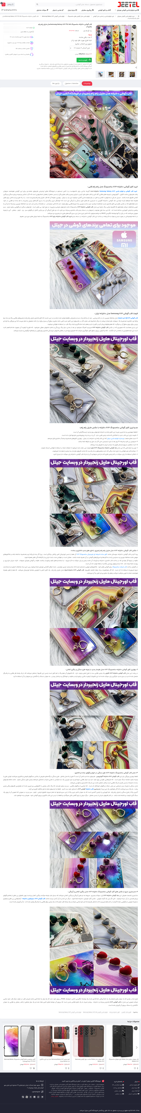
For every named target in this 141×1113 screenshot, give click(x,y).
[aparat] (26, 1097)
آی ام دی (86, 31)
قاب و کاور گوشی (104, 10)
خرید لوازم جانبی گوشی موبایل (127, 10)
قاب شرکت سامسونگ (119, 567)
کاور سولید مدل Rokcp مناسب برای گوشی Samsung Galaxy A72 (89, 1060)
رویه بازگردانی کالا (117, 1085)
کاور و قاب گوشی (126, 1012)
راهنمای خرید (118, 1081)
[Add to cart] (33, 1068)
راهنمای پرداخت (117, 1088)
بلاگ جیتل (135, 1091)
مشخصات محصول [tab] (71, 83)
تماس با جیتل (57, 10)
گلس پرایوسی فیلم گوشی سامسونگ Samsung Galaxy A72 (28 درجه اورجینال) (19, 1060)
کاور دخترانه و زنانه (114, 1012)
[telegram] (42, 1097)
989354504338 (10, 10)
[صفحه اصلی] (138, 16)
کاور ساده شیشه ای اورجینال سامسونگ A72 (92, 554)
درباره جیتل (71, 10)
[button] (136, 1047)
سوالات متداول (42, 10)
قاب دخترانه (90, 789)
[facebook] (34, 1097)
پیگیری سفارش (86, 10)
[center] (37, 4)
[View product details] (137, 1068)
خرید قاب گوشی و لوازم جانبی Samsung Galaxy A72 (118, 191)
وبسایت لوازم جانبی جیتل (115, 438)
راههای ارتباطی (134, 1085)
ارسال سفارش (118, 1091)
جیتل (136, 1081)
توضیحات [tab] (86, 83)
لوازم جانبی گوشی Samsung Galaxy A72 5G (95, 1012)
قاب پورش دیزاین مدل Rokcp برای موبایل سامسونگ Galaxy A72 (124, 1060)
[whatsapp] (38, 1097)
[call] (22, 1097)
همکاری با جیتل (133, 1094)
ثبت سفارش (118, 1094)
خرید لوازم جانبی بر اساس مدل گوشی (103, 16)
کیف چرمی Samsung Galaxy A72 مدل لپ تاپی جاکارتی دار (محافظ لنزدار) (55, 1060)
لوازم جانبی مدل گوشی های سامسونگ (79, 16)
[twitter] (30, 1097)
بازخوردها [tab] (56, 83)
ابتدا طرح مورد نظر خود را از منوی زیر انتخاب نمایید (81, 42)
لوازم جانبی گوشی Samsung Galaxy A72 (53, 16)
